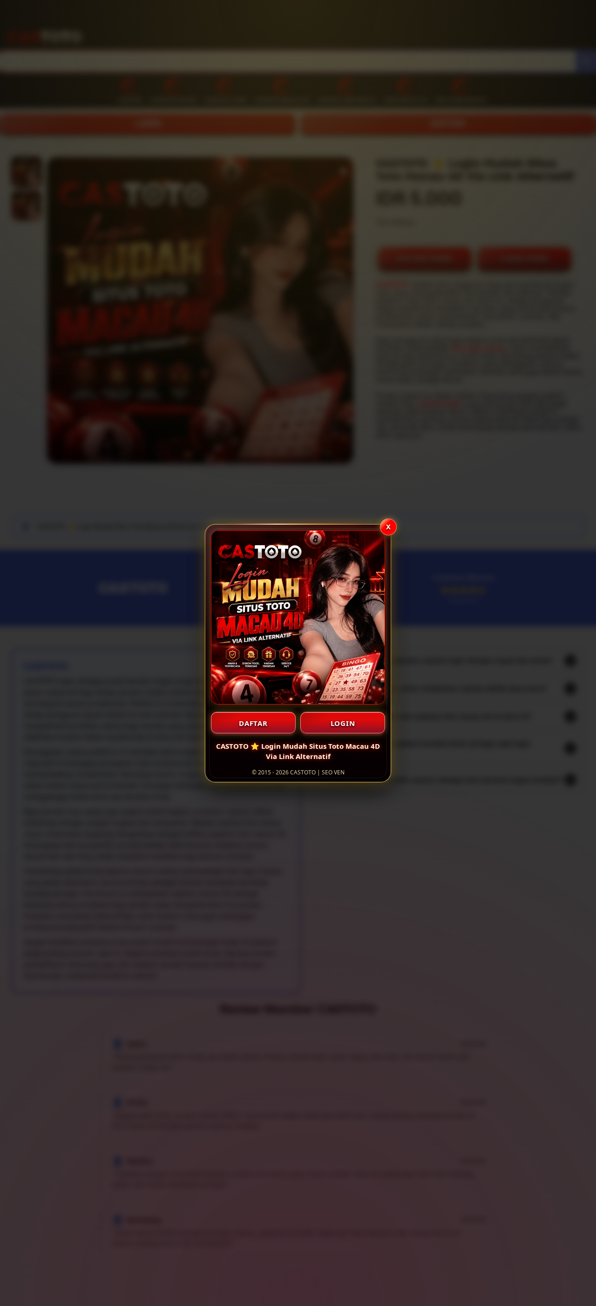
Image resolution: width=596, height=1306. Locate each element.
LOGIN (343, 723)
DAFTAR (253, 723)
